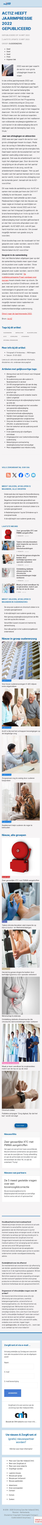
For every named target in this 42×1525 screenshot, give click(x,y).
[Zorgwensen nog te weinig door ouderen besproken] (21, 754)
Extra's (11, 1495)
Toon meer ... (21, 1125)
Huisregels (26, 1515)
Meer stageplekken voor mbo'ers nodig (21, 447)
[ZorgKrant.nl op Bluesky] (28, 475)
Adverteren (13, 1485)
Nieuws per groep (15, 1476)
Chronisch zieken (8, 1110)
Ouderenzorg (15, 43)
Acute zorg (6, 877)
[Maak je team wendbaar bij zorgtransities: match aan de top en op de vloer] (21, 1042)
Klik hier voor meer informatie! (21, 1449)
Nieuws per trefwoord (17, 1478)
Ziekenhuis (6, 969)
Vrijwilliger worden (16, 1469)
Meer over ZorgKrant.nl (17, 1463)
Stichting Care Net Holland (24, 1510)
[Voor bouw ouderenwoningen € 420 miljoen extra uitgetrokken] (21, 660)
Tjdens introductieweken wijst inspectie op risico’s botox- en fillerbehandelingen (19, 926)
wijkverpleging (32, 332)
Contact (12, 1490)
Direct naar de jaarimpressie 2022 (17, 313)
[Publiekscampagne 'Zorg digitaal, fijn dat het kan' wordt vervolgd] (21, 1089)
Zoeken (11, 1499)
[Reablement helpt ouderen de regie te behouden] (21, 801)
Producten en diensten (10, 1063)
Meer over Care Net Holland (19, 1461)
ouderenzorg (7, 332)
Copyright (17, 1515)
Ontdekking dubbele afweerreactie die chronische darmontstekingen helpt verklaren (20, 1020)
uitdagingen (25, 336)
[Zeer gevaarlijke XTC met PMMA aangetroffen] (21, 856)
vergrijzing (14, 336)
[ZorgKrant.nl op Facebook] (21, 475)
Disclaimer (8, 1515)
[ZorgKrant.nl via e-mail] (33, 475)
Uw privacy (27, 1517)
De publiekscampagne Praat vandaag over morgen (19, 277)
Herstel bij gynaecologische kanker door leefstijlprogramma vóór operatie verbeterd (19, 973)
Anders (4, 922)
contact (9, 1327)
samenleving (19, 332)
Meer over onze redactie (18, 1466)
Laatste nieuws (15, 1473)
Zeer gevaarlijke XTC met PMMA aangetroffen (20, 880)
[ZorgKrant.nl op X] (14, 475)
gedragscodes (11, 1325)
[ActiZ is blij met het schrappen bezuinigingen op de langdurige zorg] (21, 707)
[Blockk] (7, 3)
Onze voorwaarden (16, 1488)
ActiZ (9, 318)
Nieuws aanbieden (16, 1481)
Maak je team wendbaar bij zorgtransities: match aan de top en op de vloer (18, 1067)
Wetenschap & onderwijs (11, 1016)
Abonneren (12, 1393)
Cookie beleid (16, 1517)
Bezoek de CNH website (15, 1422)
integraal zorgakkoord (10, 340)
